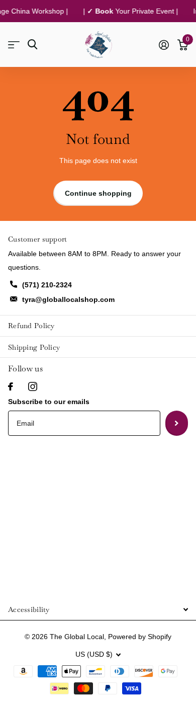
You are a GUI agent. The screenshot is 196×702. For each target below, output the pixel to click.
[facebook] (10, 386)
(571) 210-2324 (47, 285)
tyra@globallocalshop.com (68, 299)
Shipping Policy (34, 347)
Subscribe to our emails (48, 402)
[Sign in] (163, 45)
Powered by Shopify (139, 637)
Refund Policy (31, 325)
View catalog (14, 44)
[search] (32, 44)
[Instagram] (32, 386)
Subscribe (176, 423)
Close (98, 609)
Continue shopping (98, 193)
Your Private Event (132, 11)
